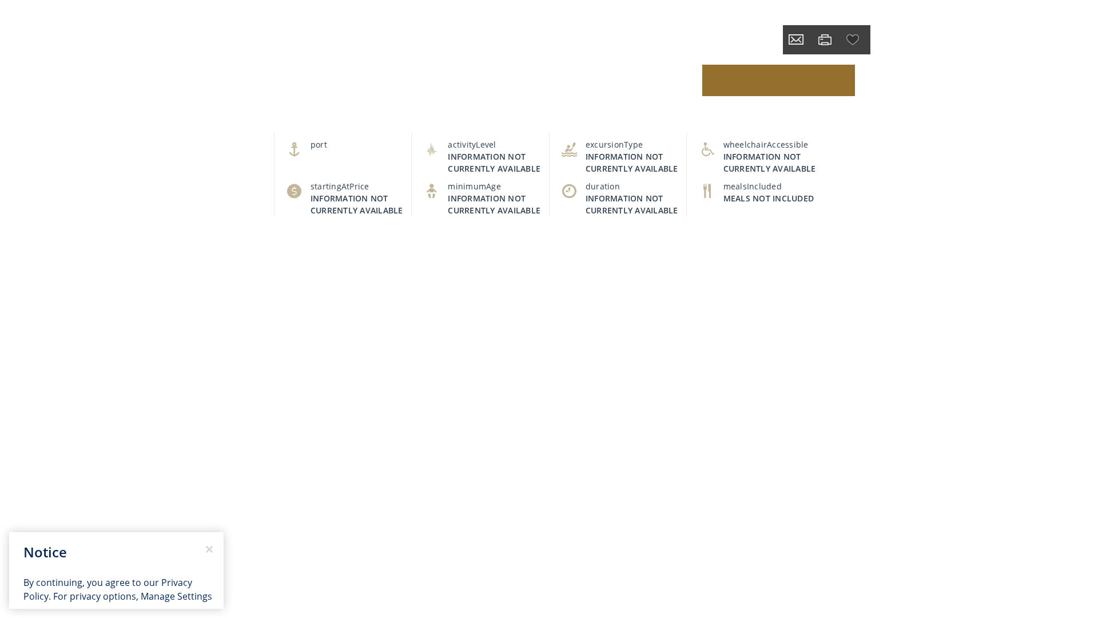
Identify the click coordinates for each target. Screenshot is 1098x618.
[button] (853, 39)
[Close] (209, 549)
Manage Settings (176, 596)
